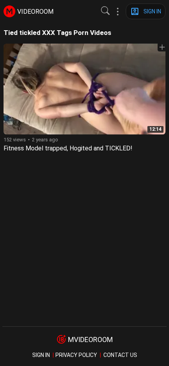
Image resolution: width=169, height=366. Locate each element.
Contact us (120, 355)
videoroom (35, 11)
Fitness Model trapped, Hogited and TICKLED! (68, 148)
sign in (41, 355)
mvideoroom (90, 339)
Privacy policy (76, 355)
